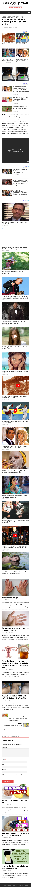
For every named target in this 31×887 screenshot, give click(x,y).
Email (3, 764)
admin (15, 27)
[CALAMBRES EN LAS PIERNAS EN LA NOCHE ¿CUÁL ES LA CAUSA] (15, 693)
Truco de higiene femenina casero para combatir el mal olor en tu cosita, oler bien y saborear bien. (15, 664)
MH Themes (25, 885)
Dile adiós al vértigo (10, 598)
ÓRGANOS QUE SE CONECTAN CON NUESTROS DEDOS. (15, 629)
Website (4, 769)
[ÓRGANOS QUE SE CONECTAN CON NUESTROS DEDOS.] (15, 625)
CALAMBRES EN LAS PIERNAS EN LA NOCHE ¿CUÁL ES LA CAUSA (14, 697)
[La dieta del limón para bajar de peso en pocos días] (15, 863)
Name (3, 759)
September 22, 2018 (7, 27)
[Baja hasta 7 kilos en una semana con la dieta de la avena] (15, 830)
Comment (4, 747)
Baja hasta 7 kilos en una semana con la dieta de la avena (15, 834)
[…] (27, 607)
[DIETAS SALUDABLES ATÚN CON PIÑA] (15, 797)
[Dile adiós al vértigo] (15, 595)
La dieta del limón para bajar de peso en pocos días (15, 867)
